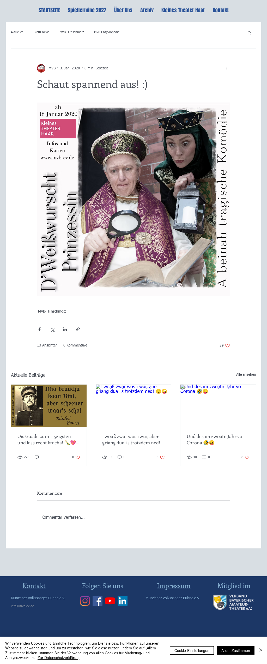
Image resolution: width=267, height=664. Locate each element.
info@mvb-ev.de (22, 606)
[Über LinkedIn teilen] (65, 329)
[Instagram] (85, 601)
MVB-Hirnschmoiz (72, 32)
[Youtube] (110, 601)
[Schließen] (261, 650)
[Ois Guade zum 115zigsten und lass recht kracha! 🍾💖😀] (49, 406)
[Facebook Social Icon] (97, 601)
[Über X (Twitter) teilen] (52, 329)
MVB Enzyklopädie (106, 32)
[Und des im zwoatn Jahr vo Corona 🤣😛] (218, 406)
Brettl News (41, 32)
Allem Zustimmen (235, 650)
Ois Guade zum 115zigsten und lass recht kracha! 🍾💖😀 (46, 439)
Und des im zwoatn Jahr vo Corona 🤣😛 (214, 439)
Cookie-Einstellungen (191, 650)
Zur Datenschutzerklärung (59, 657)
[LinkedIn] (123, 601)
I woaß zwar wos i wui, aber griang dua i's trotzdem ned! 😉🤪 (131, 439)
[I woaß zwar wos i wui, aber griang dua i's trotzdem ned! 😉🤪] (133, 406)
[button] (249, 33)
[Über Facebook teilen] (39, 329)
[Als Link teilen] (77, 329)
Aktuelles (17, 32)
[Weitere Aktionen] (227, 68)
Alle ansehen (246, 374)
